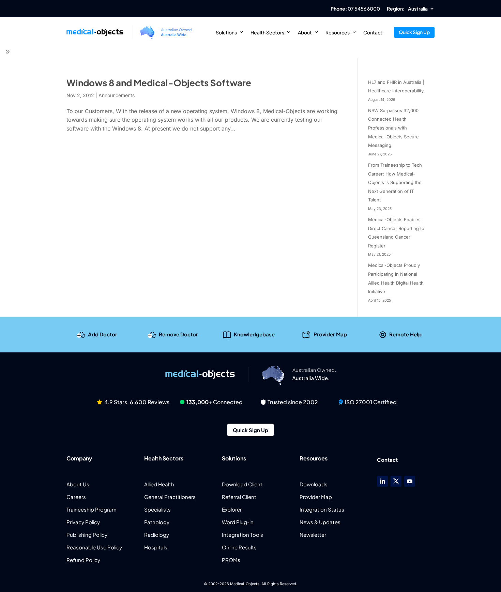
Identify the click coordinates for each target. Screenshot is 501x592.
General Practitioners (170, 497)
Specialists (157, 509)
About (305, 32)
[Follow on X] (396, 481)
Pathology (156, 522)
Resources (337, 32)
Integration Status (322, 509)
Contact (372, 32)
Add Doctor (102, 334)
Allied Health (159, 484)
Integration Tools (242, 534)
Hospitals (155, 547)
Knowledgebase (254, 334)
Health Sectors (267, 32)
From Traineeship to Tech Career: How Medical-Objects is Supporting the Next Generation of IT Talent (395, 182)
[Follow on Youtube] (409, 481)
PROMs (231, 560)
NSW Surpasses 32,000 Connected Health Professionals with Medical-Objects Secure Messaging (393, 128)
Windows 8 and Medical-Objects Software (158, 82)
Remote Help (405, 334)
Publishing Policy (86, 534)
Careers (76, 497)
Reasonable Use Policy (94, 547)
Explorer (232, 509)
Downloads (314, 484)
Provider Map (330, 334)
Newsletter (313, 534)
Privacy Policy (83, 522)
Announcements (116, 95)
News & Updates (320, 522)
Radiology (156, 534)
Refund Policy (83, 560)
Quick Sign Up (414, 32)
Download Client (242, 484)
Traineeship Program (91, 509)
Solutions (226, 32)
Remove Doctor (178, 334)
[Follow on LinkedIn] (382, 481)
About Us (77, 484)
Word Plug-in (238, 522)
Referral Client (239, 497)
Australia (418, 9)
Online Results (239, 547)
